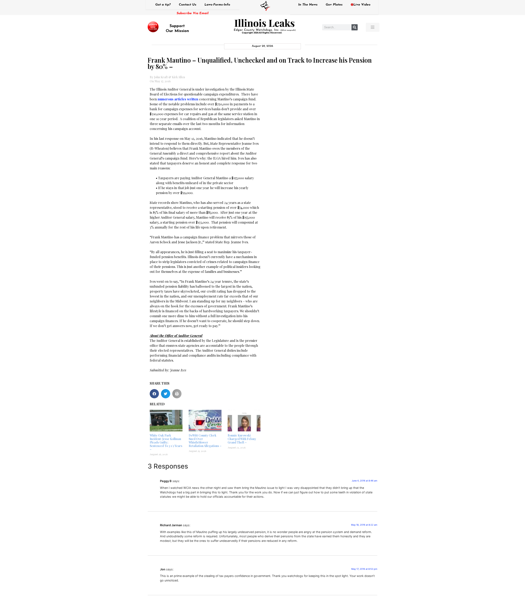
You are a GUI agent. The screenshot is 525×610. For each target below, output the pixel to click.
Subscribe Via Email (193, 13)
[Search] (355, 27)
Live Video (361, 4)
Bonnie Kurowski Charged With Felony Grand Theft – (242, 438)
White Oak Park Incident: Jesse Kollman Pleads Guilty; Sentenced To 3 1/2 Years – (166, 442)
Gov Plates (334, 4)
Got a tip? (163, 4)
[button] (154, 393)
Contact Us (187, 4)
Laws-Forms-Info (217, 4)
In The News (307, 4)
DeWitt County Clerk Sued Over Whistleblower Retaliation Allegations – (205, 440)
